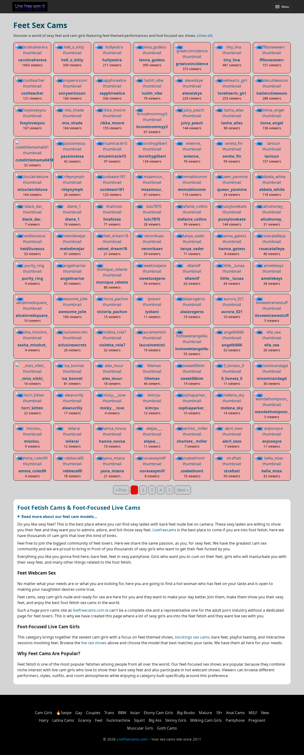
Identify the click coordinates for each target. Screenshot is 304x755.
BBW (122, 712)
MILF (253, 712)
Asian (135, 712)
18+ (219, 712)
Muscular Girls (140, 728)
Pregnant (256, 720)
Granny (84, 720)
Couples (93, 712)
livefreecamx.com (88, 610)
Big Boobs (186, 712)
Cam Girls (43, 712)
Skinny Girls (175, 720)
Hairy (43, 720)
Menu (285, 7)
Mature (205, 712)
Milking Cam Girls (206, 720)
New (265, 712)
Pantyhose (235, 720)
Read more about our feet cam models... (59, 516)
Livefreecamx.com (132, 739)
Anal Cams (235, 712)
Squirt (139, 720)
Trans (109, 712)
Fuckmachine (118, 720)
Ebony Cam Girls (158, 712)
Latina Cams (63, 720)
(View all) (205, 35)
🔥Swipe (63, 712)
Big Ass (155, 720)
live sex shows (94, 642)
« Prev (121, 490)
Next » (182, 490)
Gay (78, 712)
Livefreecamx (164, 529)
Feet (99, 720)
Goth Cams (167, 728)
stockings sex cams (192, 637)
